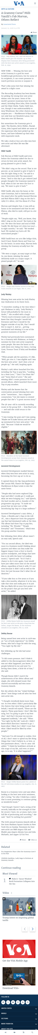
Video (6, 893)
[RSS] (23, 1002)
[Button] (34, 32)
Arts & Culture (7, 9)
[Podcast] (28, 1002)
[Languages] (23, 1032)
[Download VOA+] (19, 976)
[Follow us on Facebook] (3, 1002)
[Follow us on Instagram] (18, 1002)
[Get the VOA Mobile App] (19, 949)
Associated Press (9, 24)
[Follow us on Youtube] (13, 1002)
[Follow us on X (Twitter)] (8, 1002)
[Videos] (14, 1032)
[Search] (32, 1032)
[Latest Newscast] (6, 1032)
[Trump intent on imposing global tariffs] (19, 906)
